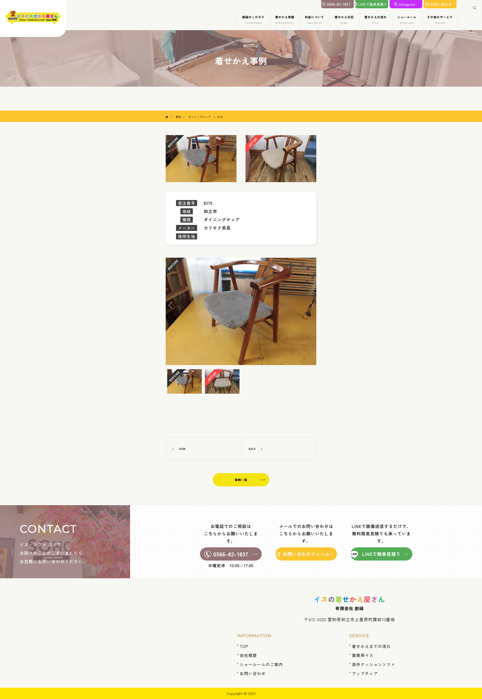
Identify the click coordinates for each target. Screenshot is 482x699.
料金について (314, 19)
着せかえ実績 (284, 19)
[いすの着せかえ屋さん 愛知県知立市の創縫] (33, 18)
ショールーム (406, 19)
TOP (244, 646)
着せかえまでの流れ (371, 646)
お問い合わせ (253, 673)
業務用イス (363, 655)
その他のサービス (440, 19)
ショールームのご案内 (261, 664)
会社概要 (248, 655)
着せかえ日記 (344, 19)
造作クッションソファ (373, 664)
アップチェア (365, 673)
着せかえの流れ (375, 19)
